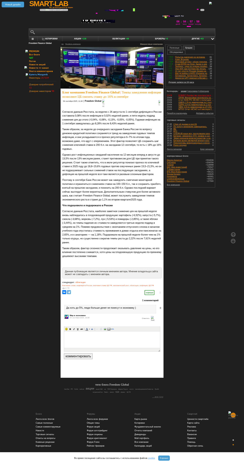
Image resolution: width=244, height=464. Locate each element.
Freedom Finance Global (178, 181)
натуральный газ (98, 392)
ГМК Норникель (112, 389)
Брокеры (161, 39)
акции (183, 91)
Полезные (174, 48)
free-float (66, 389)
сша (117, 392)
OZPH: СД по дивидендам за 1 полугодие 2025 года (202, 105)
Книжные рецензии (45, 442)
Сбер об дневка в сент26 (185, 124)
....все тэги (157, 397)
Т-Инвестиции (173, 169)
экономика (193, 91)
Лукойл (157, 389)
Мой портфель (141, 438)
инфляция (144, 285)
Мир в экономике (78, 315)
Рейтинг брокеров (95, 446)
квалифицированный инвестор (144, 389)
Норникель (172, 176)
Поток (32, 61)
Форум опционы (95, 434)
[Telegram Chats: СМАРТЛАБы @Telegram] (95, 366)
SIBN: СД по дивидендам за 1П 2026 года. (198, 107)
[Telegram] (69, 292)
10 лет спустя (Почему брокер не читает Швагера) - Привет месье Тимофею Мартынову (192, 71)
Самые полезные (44, 423)
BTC (175, 131)
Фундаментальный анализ (147, 426)
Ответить (145, 318)
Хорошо (164, 458)
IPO (72, 389)
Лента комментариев (41, 71)
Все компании (173, 185)
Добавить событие (205, 113)
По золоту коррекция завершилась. (190, 126)
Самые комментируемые (48, 426)
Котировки (139, 423)
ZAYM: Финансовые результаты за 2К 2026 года (200, 98)
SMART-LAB (48, 3)
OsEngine (171, 162)
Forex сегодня (180, 145)
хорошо (149, 292)
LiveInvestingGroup (175, 179)
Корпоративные (43, 446)
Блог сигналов (207, 149)
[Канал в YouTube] (129, 366)
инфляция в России (84, 285)
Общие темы (93, 423)
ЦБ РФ (151, 285)
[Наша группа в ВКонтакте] (117, 366)
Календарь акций (143, 446)
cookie (151, 458)
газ (105, 389)
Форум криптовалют (97, 438)
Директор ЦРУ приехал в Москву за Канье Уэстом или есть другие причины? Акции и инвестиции (192, 78)
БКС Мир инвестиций (177, 167)
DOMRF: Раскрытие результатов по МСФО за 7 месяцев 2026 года (209, 95)
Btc (174, 129)
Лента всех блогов (45, 419)
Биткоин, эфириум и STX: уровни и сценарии (192, 136)
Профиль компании (73, 44)
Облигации (120, 39)
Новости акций (37, 64)
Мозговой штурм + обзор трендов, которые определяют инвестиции (192, 62)
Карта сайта (193, 423)
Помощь (191, 442)
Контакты (192, 430)
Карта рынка (140, 419)
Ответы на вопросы (45, 438)
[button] (66, 329)
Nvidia (76, 389)
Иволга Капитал (174, 160)
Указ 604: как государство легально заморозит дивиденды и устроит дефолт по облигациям (191, 69)
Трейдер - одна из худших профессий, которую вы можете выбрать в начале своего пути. (192, 66)
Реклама (191, 426)
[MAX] (106, 366)
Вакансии (192, 434)
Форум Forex (93, 442)
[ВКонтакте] (64, 292)
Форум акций (93, 426)
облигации (80, 282)
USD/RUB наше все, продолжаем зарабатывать (192, 133)
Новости (40, 430)
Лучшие (188, 48)
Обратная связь (195, 446)
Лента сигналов (174, 149)
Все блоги (34, 54)
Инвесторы (39, 77)
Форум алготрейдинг (97, 430)
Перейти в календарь (177, 113)
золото (131, 389)
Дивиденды (140, 434)
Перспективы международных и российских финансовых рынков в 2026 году (192, 143)
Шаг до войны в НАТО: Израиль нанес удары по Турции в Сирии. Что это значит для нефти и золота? (192, 73)
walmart (82, 389)
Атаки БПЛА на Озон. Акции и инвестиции (192, 64)
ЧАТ (31, 57)
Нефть (106, 392)
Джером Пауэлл (123, 389)
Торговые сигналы (45, 434)
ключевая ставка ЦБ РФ (102, 285)
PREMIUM (34, 51)
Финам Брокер (173, 174)
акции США (99, 389)
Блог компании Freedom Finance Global (91, 92)
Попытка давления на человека (190, 57)
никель (112, 392)
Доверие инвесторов (41, 91)
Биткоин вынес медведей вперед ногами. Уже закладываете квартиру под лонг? (192, 140)
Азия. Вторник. (182, 59)
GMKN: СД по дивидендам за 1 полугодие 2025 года (203, 102)
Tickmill (170, 165)
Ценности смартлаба (197, 419)
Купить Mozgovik (38, 74)
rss (62, 44)
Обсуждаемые (176, 52)
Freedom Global (93, 101)
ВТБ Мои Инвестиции (177, 172)
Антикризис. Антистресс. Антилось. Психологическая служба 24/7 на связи (192, 76)
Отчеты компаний (143, 430)
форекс (123, 392)
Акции (80, 39)
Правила (191, 438)
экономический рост (121, 285)
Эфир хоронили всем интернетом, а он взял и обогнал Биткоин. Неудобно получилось (192, 138)
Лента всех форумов (97, 419)
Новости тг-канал (39, 67)
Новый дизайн (13, 4)
